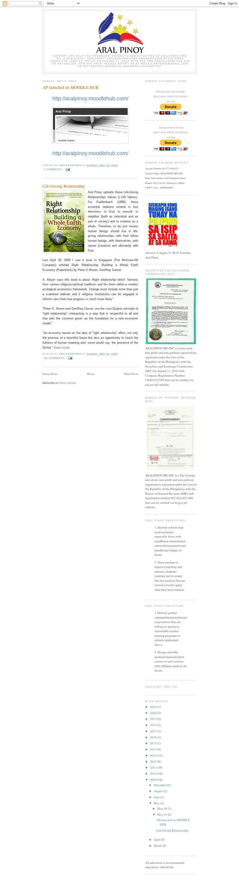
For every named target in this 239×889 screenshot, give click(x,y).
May (157, 803)
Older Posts (131, 374)
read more (61, 347)
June (157, 797)
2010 (153, 773)
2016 (153, 737)
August (159, 791)
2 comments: (54, 169)
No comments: (55, 358)
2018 (153, 725)
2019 (153, 719)
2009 (153, 779)
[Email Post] (68, 169)
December (160, 785)
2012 (153, 761)
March (158, 846)
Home (91, 374)
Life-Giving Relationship (63, 186)
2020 (153, 713)
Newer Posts (50, 374)
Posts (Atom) (68, 383)
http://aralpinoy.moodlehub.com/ (90, 98)
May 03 (162, 814)
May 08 (162, 808)
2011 (153, 767)
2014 (153, 749)
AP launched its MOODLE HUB (70, 87)
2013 (153, 755)
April (157, 839)
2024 (153, 707)
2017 (153, 731)
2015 (153, 743)
